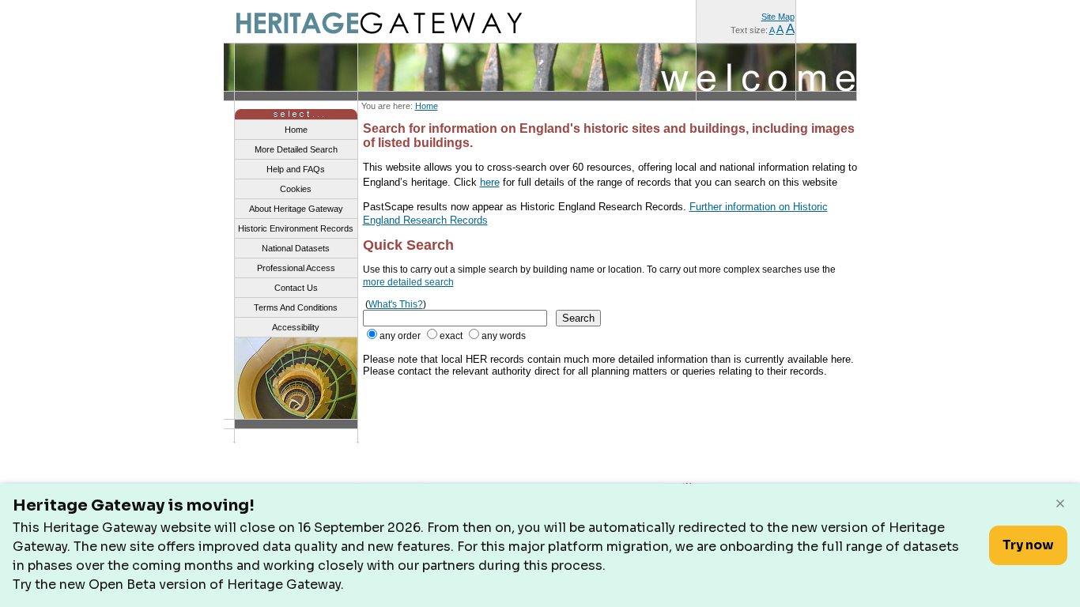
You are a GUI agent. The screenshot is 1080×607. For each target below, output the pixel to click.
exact (451, 335)
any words (503, 335)
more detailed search (408, 282)
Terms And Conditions (296, 307)
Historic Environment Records (295, 228)
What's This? (395, 304)
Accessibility (295, 327)
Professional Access (296, 268)
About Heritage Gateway (296, 208)
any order (400, 335)
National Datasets (296, 248)
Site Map (778, 16)
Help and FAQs (295, 169)
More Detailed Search (296, 149)
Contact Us (296, 287)
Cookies (296, 189)
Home (426, 106)
